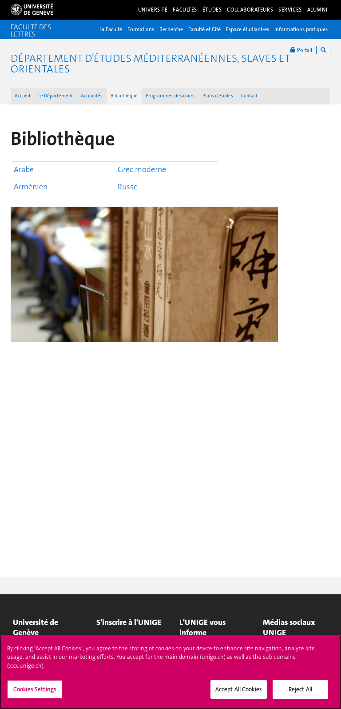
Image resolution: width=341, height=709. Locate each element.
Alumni (317, 9)
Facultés (185, 9)
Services (290, 9)
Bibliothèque (124, 95)
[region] (170, 672)
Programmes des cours (170, 95)
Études (212, 9)
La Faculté (110, 29)
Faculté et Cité (204, 29)
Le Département (55, 95)
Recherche (171, 29)
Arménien (31, 186)
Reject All (300, 689)
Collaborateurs (250, 9)
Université (153, 9)
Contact (249, 95)
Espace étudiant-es (247, 29)
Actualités (92, 95)
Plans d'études (217, 95)
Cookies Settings (34, 689)
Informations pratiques (301, 29)
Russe (128, 186)
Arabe (24, 169)
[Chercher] (323, 50)
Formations (140, 29)
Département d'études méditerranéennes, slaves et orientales (150, 63)
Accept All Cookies (238, 689)
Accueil (22, 95)
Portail (304, 50)
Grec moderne (142, 169)
